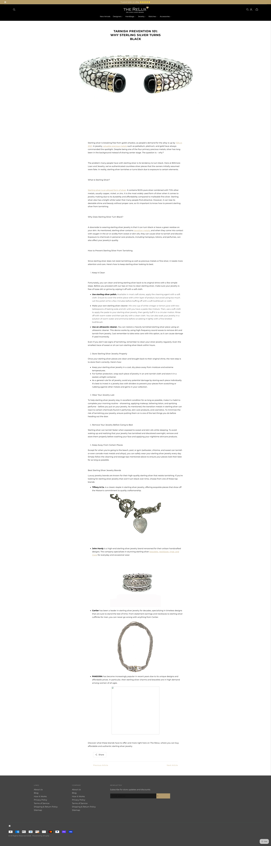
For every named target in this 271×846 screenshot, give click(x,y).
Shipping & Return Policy (46, 807)
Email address (118, 794)
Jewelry (141, 16)
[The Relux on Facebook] (5, 2)
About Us (38, 789)
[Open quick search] (14, 9)
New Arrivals (105, 16)
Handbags (129, 16)
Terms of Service (41, 803)
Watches (152, 16)
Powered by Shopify (40, 836)
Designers (117, 16)
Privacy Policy (40, 800)
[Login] (251, 9)
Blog (36, 793)
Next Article (172, 765)
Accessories (165, 16)
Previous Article (100, 765)
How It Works (40, 796)
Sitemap (38, 810)
